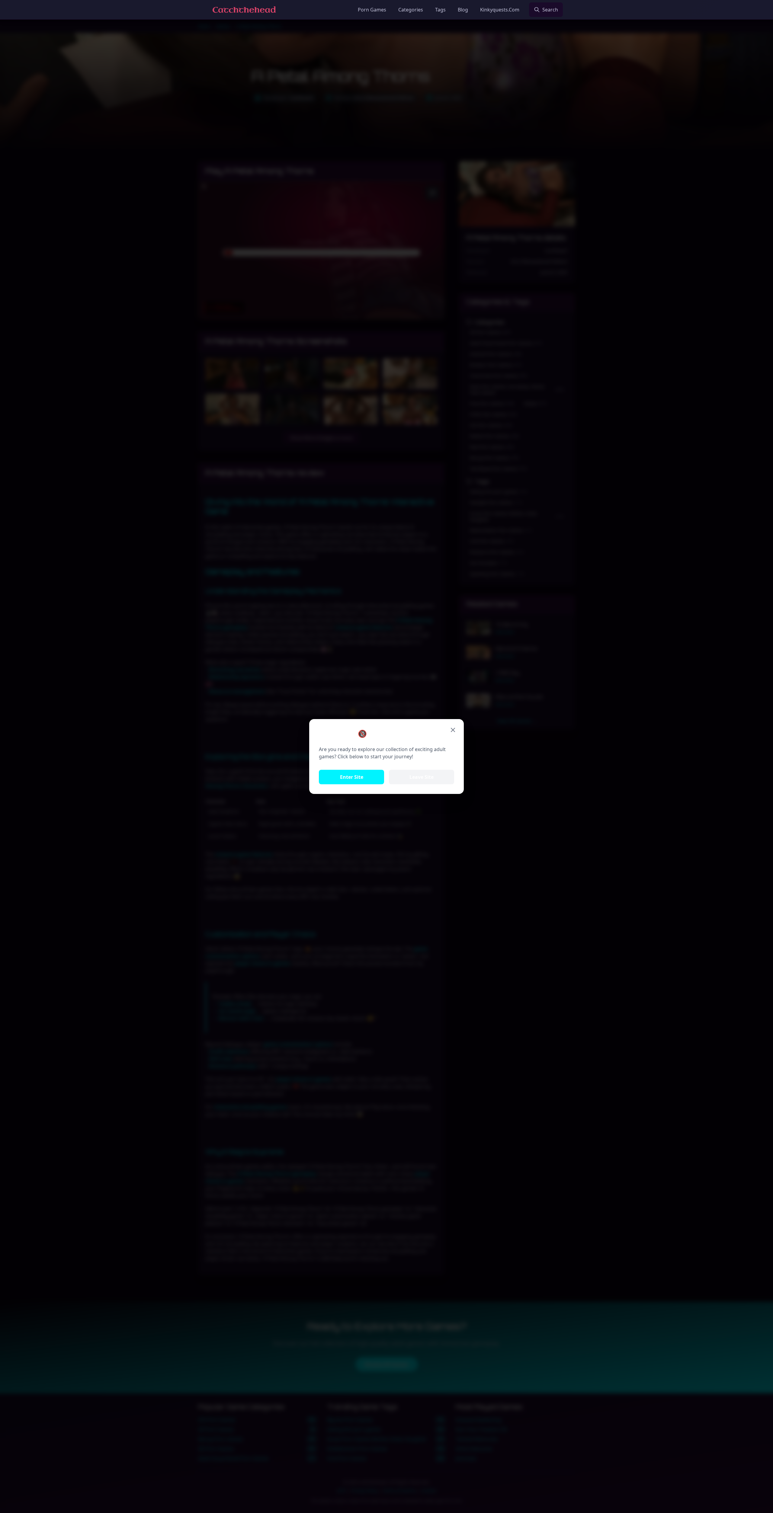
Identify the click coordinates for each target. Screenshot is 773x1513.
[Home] (244, 10)
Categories (410, 9)
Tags (440, 9)
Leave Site (421, 777)
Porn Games (372, 9)
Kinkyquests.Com (499, 9)
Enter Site (351, 777)
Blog (463, 9)
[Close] (453, 730)
